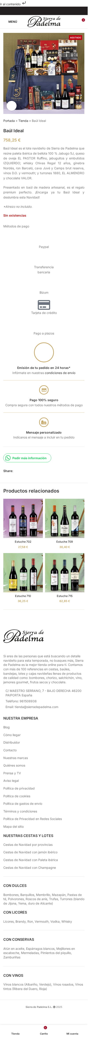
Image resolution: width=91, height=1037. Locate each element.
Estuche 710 (23, 596)
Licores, (9, 921)
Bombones (11, 895)
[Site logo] (44, 21)
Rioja (42, 989)
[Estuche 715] (65, 573)
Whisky (66, 921)
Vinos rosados (63, 984)
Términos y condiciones (20, 811)
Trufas (53, 899)
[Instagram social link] (41, 11)
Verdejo (44, 984)
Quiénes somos (14, 765)
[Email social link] (26, 471)
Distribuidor (11, 742)
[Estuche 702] (23, 518)
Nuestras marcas (15, 758)
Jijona (12, 903)
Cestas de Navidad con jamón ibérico (30, 852)
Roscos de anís (36, 899)
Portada (9, 121)
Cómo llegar (12, 735)
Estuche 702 (23, 541)
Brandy (20, 921)
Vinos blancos (13, 984)
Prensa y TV (12, 773)
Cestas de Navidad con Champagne (29, 867)
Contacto (10, 750)
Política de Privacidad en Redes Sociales (32, 819)
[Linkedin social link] (52, 11)
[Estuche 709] (65, 518)
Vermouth (42, 921)
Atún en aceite (13, 948)
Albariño (31, 984)
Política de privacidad (19, 788)
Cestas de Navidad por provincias (28, 844)
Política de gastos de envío (22, 803)
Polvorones (16, 899)
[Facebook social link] (35, 11)
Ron (30, 921)
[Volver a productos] (76, 121)
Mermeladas (30, 953)
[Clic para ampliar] (12, 106)
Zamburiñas (11, 957)
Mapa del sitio (13, 826)
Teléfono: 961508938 (21, 701)
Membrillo (43, 895)
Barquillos (27, 895)
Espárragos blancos (40, 948)
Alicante (46, 903)
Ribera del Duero (25, 989)
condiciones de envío (60, 373)
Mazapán (59, 895)
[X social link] (21, 471)
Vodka (55, 921)
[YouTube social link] (46, 11)
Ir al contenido (10, 4)
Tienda (23, 121)
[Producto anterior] (71, 121)
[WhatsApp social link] (31, 471)
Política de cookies (16, 796)
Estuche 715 (65, 596)
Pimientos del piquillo (56, 953)
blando (79, 899)
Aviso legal (11, 780)
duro (31, 903)
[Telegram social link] (37, 471)
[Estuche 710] (23, 573)
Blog (6, 727)
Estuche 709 (64, 541)
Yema (22, 903)
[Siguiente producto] (81, 121)
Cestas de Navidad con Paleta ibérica (30, 860)
